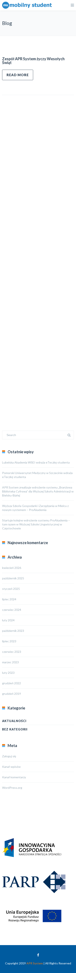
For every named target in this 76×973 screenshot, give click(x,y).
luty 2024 (8, 620)
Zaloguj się (9, 756)
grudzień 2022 (11, 683)
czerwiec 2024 (11, 609)
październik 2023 (13, 630)
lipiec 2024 (9, 599)
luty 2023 (8, 672)
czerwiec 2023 (11, 651)
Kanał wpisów (11, 766)
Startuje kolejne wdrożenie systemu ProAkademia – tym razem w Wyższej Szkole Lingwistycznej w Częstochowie (36, 524)
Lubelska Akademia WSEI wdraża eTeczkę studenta (36, 462)
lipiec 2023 (9, 641)
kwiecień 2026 (11, 567)
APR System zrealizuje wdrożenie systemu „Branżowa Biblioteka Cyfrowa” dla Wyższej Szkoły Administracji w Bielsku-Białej (38, 491)
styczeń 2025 (11, 588)
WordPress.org (12, 787)
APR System (34, 963)
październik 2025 (13, 578)
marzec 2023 (10, 662)
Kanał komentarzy (14, 777)
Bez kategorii (14, 729)
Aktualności (14, 721)
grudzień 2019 (11, 693)
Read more (18, 75)
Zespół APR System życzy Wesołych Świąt (33, 60)
